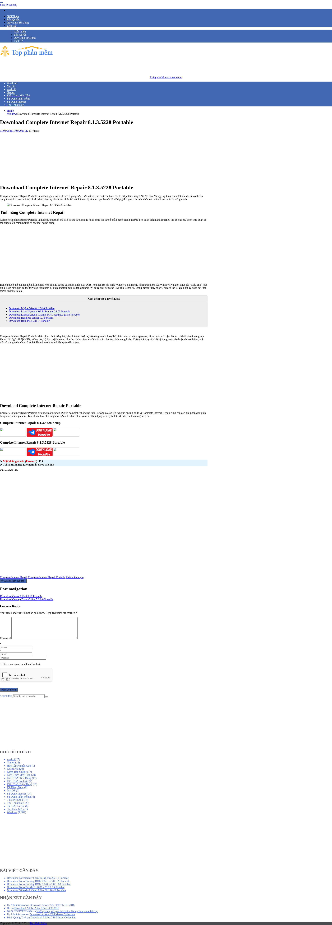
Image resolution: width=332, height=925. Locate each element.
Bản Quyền (13, 19)
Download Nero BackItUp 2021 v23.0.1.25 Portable (35, 887)
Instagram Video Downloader (166, 77)
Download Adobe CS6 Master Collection (52, 914)
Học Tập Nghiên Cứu (19, 765)
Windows (12, 113)
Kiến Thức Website (17, 781)
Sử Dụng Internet (16, 793)
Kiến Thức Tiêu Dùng (19, 778)
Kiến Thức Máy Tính (18, 774)
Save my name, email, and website (22, 664)
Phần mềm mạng (75, 577)
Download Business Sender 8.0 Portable (31, 317)
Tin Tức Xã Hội (16, 806)
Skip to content (8, 4)
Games (11, 762)
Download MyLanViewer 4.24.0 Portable (31, 308)
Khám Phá (13, 768)
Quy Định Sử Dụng (18, 22)
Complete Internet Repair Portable (46, 577)
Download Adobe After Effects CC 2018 (52, 905)
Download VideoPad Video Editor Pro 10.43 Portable (36, 890)
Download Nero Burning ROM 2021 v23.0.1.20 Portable (38, 881)
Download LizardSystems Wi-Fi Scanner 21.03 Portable (39, 311)
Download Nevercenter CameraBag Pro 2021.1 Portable (38, 877)
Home (10, 110)
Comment (5, 638)
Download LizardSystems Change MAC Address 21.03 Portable (44, 314)
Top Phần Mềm (15, 809)
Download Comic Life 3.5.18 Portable (21, 596)
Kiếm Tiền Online (17, 771)
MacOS (11, 790)
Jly (26, 130)
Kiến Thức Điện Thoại (19, 784)
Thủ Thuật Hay (15, 802)
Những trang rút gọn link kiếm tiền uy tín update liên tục (67, 911)
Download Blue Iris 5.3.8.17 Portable (29, 320)
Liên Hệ (11, 25)
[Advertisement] (63, 65)
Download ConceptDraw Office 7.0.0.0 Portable (26, 599)
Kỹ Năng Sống (15, 787)
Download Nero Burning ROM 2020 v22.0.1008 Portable (39, 884)
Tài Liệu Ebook (15, 799)
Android (11, 759)
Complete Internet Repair (13, 577)
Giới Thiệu (13, 16)
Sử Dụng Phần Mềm (18, 796)
